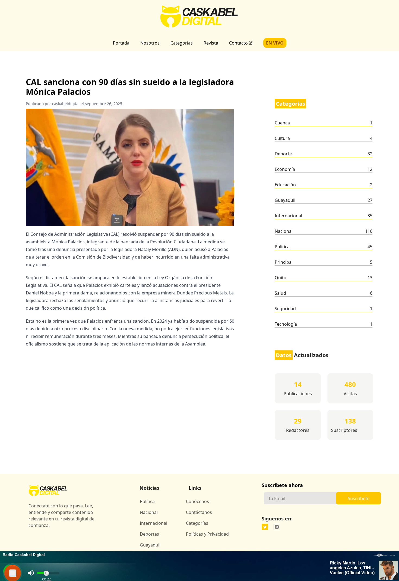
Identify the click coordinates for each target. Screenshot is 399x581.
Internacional (288, 216)
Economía (285, 169)
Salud (280, 293)
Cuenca (282, 123)
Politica (282, 247)
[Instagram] (277, 527)
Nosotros (150, 43)
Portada (121, 43)
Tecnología (286, 324)
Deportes (149, 534)
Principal (284, 262)
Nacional (284, 231)
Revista (211, 43)
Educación (285, 185)
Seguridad (285, 309)
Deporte (283, 154)
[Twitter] (265, 527)
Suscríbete (358, 498)
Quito (280, 278)
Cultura (282, 138)
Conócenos (197, 501)
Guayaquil (285, 200)
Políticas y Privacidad (207, 534)
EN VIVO (275, 43)
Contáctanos (199, 512)
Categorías (181, 43)
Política (147, 501)
